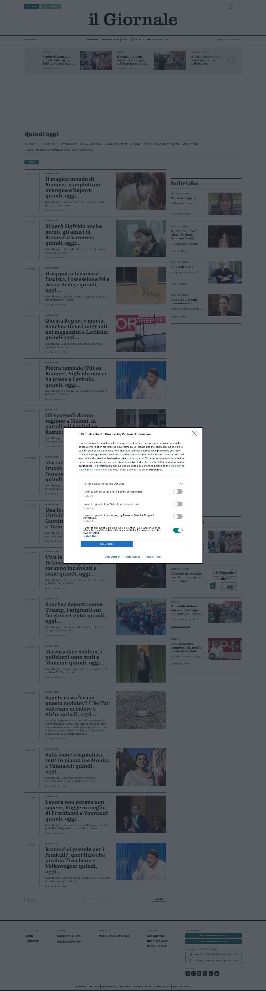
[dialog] (133, 495)
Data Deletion (112, 556)
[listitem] (133, 483)
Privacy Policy (153, 556)
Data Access (133, 556)
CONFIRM (107, 544)
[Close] (195, 434)
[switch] (178, 491)
